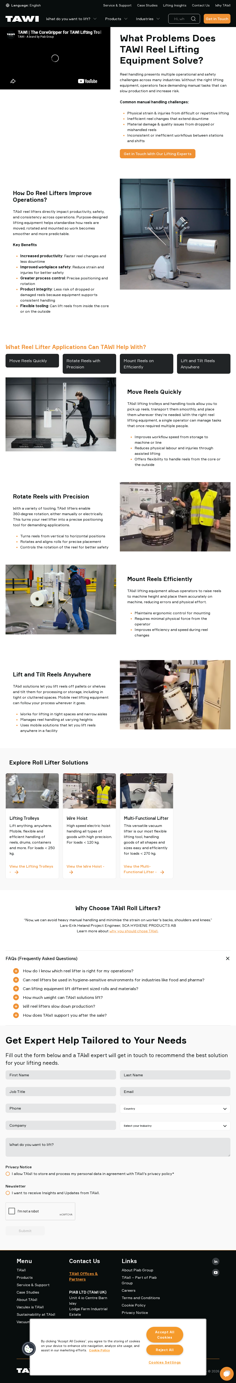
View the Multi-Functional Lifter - (146, 869)
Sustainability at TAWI (36, 1314)
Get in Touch (217, 18)
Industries (144, 18)
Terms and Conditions (141, 1297)
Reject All (165, 1350)
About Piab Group (137, 1270)
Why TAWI (222, 5)
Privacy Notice (135, 1312)
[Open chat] (227, 1374)
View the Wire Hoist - (89, 869)
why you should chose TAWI (133, 931)
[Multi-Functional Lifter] (146, 790)
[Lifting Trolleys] (32, 790)
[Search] (194, 18)
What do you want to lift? (68, 18)
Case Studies (147, 5)
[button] (28, 1348)
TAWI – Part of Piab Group (139, 1280)
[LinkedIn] (215, 1261)
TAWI (21, 1270)
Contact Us (201, 5)
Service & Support (117, 5)
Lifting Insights (174, 5)
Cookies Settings (165, 1362)
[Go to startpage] (22, 19)
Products (113, 18)
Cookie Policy (134, 1305)
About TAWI (27, 1299)
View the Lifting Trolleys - (31, 869)
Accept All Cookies (164, 1334)
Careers (129, 1290)
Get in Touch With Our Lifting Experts (158, 153)
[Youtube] (215, 1272)
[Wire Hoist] (89, 790)
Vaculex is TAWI (30, 1307)
